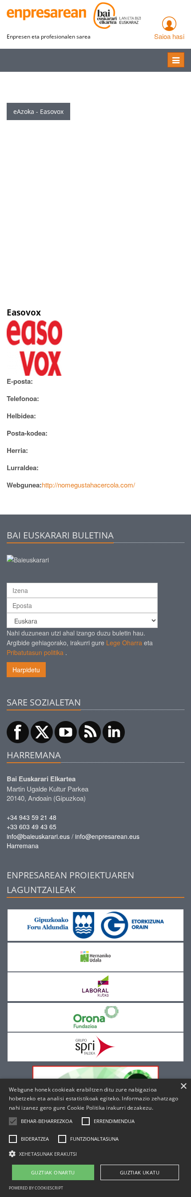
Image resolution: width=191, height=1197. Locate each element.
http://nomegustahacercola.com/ (88, 484)
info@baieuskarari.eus (38, 836)
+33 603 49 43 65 (31, 826)
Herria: (17, 450)
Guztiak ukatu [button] (139, 1172)
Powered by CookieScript (36, 1188)
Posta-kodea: (27, 433)
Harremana (23, 845)
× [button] (183, 1086)
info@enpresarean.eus (107, 836)
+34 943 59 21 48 (31, 817)
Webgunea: (24, 485)
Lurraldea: (23, 467)
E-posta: (20, 381)
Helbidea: (21, 416)
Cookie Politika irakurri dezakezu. (110, 1107)
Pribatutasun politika (35, 652)
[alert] (95, 1138)
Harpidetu (26, 669)
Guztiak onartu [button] (53, 1172)
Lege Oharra (124, 642)
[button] (46, 1121)
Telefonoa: (23, 398)
